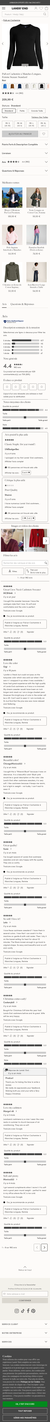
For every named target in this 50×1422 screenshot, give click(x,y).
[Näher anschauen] (2, 44)
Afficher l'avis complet (15, 461)
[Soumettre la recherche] (44, 14)
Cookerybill (8, 1002)
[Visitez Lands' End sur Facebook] (27, 1311)
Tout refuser (25, 1411)
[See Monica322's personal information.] (16, 1179)
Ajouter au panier (20, 133)
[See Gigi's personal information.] (10, 667)
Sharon (8, 495)
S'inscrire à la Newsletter (25, 1284)
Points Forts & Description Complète (20, 144)
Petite (22, 111)
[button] (7, 387)
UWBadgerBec (12, 449)
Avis (4, 304)
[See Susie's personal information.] (11, 849)
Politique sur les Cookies (30, 1382)
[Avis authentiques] (13, 322)
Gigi (5, 666)
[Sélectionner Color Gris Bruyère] (27, 86)
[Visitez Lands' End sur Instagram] (17, 1311)
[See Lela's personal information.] (10, 922)
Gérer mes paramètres (25, 1418)
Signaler (30, 632)
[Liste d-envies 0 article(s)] (41, 8)
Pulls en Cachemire (11, 20)
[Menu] (3, 8)
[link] (18, 365)
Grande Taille (37, 111)
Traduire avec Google (12, 610)
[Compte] (35, 8)
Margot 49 (8, 1111)
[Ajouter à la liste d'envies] (44, 134)
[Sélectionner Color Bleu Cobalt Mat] (5, 86)
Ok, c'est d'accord (25, 1404)
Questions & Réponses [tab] (22, 304)
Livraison (6, 153)
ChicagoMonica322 (12, 763)
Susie (5, 849)
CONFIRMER (25, 1300)
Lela (5, 922)
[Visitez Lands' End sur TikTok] (22, 1311)
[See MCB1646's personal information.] (15, 593)
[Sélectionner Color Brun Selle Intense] (12, 86)
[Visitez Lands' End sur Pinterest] (32, 1311)
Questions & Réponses (13, 170)
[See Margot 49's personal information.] (16, 1111)
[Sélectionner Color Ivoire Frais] (34, 86)
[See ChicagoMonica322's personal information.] (25, 764)
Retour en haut (25, 1270)
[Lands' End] (20, 8)
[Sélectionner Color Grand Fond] (20, 86)
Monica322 (8, 1179)
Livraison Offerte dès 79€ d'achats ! (25, 2)
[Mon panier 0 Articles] (46, 8)
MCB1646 (8, 593)
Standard (9, 111)
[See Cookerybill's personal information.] (17, 1002)
